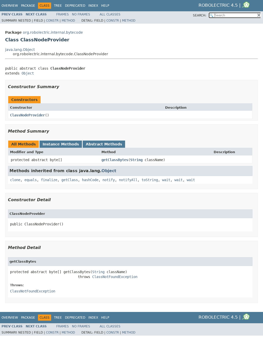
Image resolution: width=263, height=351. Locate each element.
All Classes (110, 14)
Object (28, 73)
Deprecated (75, 5)
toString (150, 180)
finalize (49, 180)
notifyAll (128, 180)
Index (93, 5)
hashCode (90, 180)
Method (68, 20)
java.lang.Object (20, 50)
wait (166, 180)
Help (105, 5)
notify (108, 180)
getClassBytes (114, 160)
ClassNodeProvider (27, 115)
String (136, 160)
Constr (52, 20)
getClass (69, 180)
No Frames (81, 14)
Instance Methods (61, 144)
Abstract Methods (104, 144)
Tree (58, 5)
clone (15, 180)
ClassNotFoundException (114, 277)
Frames (62, 14)
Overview (10, 5)
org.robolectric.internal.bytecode (53, 32)
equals (30, 180)
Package (28, 5)
